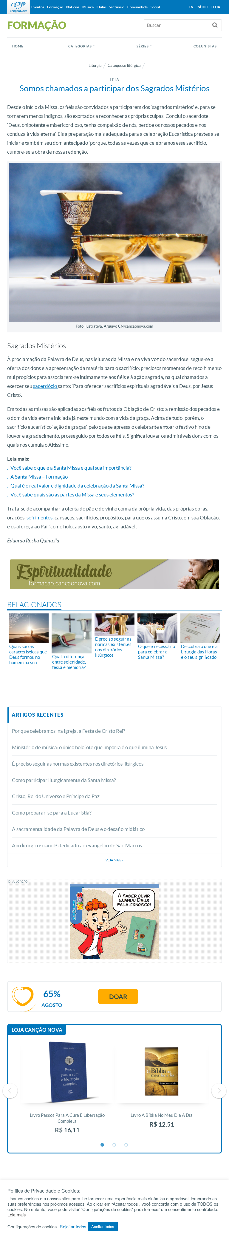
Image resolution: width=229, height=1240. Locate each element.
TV (191, 7)
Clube (101, 7)
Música (88, 7)
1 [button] (102, 1145)
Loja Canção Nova (37, 1030)
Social (155, 7)
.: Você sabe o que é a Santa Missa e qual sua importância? (69, 468)
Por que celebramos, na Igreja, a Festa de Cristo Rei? (68, 731)
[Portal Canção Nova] (18, 7)
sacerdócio (45, 386)
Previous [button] (10, 1090)
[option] (67, 1091)
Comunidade (137, 7)
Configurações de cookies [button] (32, 1226)
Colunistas (205, 46)
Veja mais (114, 860)
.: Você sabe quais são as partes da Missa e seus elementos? (70, 494)
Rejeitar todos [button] (73, 1226)
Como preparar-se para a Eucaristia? (52, 812)
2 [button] (114, 1145)
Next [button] (218, 1090)
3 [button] (126, 1145)
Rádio (202, 7)
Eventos (37, 7)
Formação (55, 7)
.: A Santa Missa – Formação (37, 476)
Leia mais (16, 1214)
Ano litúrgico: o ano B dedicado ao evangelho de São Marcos (77, 845)
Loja (215, 7)
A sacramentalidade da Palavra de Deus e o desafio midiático (78, 829)
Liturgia (95, 65)
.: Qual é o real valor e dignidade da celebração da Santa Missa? (75, 485)
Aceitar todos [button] (102, 1226)
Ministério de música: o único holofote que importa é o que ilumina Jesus (89, 747)
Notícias (72, 7)
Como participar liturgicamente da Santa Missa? (64, 780)
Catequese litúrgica (124, 65)
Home (17, 46)
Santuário (116, 7)
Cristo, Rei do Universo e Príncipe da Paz (56, 796)
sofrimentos (39, 517)
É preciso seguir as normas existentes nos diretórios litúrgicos (77, 763)
